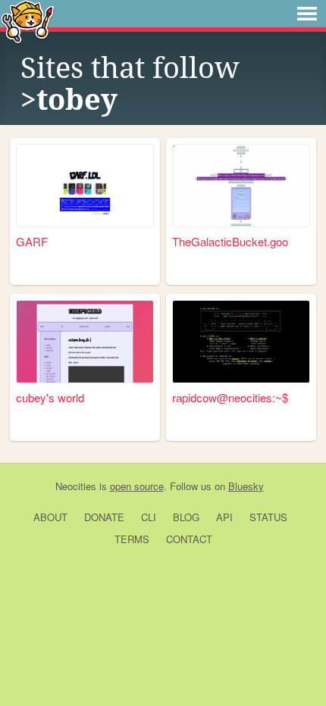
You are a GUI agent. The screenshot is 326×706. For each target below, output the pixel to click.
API (224, 517)
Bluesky (246, 486)
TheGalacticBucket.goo (230, 241)
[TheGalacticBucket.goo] (241, 185)
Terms (131, 539)
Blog (186, 517)
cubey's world (50, 397)
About (50, 517)
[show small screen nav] (307, 13)
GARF (32, 241)
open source (137, 486)
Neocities (75, 486)
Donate (104, 517)
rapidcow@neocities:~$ (230, 397)
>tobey (69, 100)
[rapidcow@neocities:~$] (241, 341)
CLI (148, 517)
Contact (189, 539)
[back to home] (27, 21)
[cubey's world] (85, 341)
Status (268, 517)
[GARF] (85, 185)
